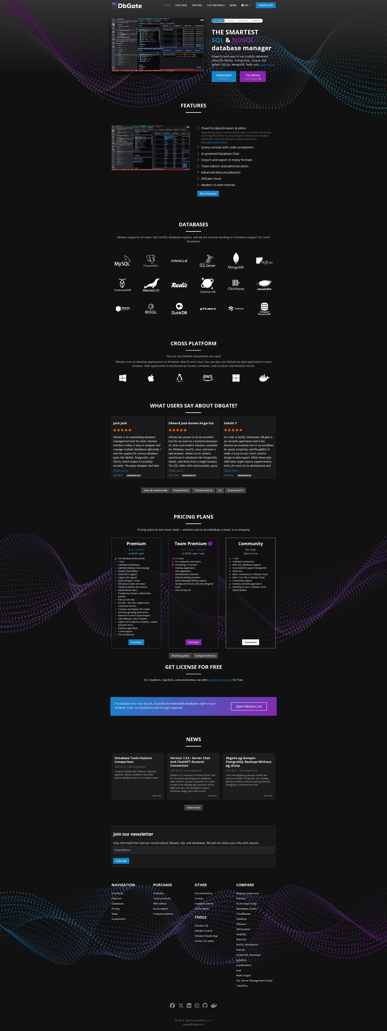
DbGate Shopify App (206, 936)
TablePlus (242, 985)
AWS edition (160, 903)
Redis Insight (243, 975)
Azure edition (160, 908)
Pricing (197, 5)
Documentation (203, 893)
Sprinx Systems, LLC (199, 1020)
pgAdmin (241, 960)
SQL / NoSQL (218, 21)
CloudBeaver (243, 914)
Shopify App (256, 21)
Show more (120, 470)
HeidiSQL (241, 934)
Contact (199, 898)
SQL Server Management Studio (254, 980)
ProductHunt (181, 490)
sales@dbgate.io (193, 1024)
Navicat (240, 949)
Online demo (202, 908)
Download (265, 5)
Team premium (162, 898)
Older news (193, 807)
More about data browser (214, 142)
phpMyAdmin (243, 965)
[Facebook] (172, 1005)
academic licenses (220, 680)
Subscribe (121, 861)
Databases (118, 903)
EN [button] (246, 5)
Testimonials (216, 5)
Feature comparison (247, 893)
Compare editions (205, 655)
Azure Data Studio (246, 903)
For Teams (230, 21)
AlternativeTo (235, 490)
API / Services (243, 21)
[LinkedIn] (189, 1005)
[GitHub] (205, 1005)
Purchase (136, 642)
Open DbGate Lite (249, 706)
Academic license (204, 903)
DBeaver (241, 924)
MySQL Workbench (247, 944)
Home (166, 5)
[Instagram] (197, 1005)
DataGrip (241, 919)
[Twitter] (181, 1005)
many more (266, 64)
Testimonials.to (203, 490)
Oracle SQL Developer (248, 955)
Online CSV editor (205, 941)
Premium (158, 893)
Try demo (252, 76)
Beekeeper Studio (246, 908)
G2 (220, 490)
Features (181, 5)
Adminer (241, 898)
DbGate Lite (201, 925)
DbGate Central (203, 930)
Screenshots (119, 919)
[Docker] (214, 1005)
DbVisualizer (243, 929)
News (233, 5)
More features (208, 193)
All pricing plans (180, 655)
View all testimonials (155, 490)
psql (238, 970)
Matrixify (241, 939)
